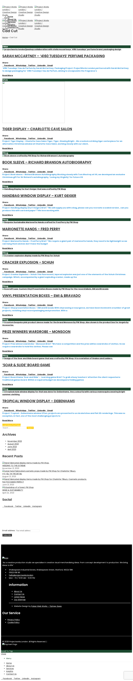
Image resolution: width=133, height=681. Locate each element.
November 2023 (15, 441)
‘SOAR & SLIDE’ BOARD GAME (26, 365)
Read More (7, 75)
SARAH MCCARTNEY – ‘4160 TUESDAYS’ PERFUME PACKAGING (53, 56)
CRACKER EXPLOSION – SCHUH (28, 262)
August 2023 (13, 444)
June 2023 (12, 446)
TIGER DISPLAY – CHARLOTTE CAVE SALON (37, 129)
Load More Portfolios (11, 425)
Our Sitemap (20, 599)
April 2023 (12, 449)
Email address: (9, 530)
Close (3, 654)
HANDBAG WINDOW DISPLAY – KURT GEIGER (39, 195)
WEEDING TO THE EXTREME (13, 465)
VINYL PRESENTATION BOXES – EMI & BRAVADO (41, 295)
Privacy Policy (14, 619)
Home (5, 37)
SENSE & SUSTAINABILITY (12, 490)
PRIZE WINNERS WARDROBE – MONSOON (36, 331)
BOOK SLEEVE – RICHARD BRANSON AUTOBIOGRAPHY (46, 162)
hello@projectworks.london (21, 575)
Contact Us (19, 594)
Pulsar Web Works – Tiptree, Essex (46, 606)
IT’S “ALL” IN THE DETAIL (12, 473)
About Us (18, 591)
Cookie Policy (13, 622)
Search (30, 428)
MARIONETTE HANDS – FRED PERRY (31, 229)
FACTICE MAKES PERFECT (13, 482)
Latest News (19, 597)
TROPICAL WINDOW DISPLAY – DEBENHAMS (38, 401)
